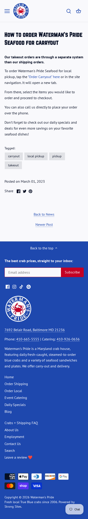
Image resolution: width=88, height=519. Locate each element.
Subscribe (60, 277)
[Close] (76, 233)
